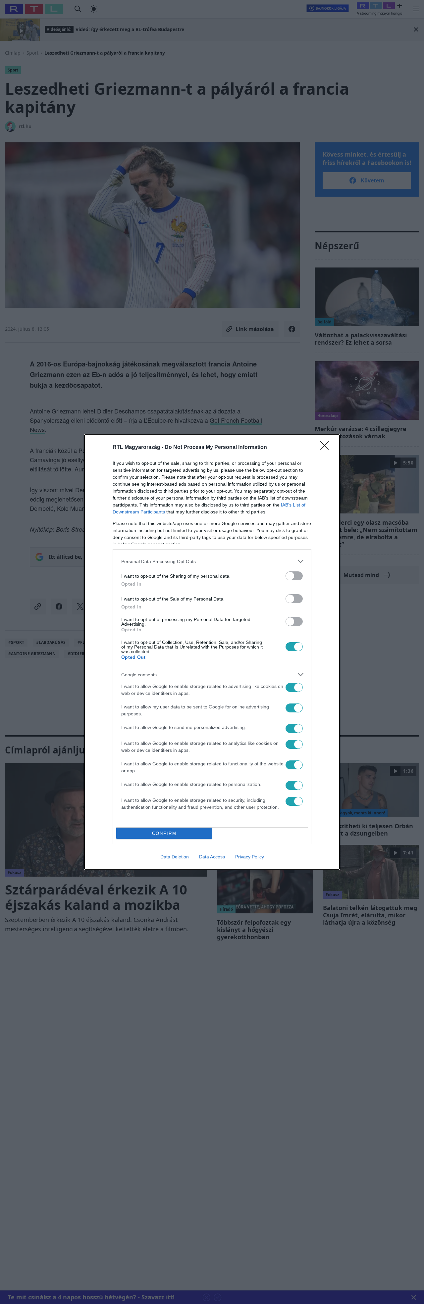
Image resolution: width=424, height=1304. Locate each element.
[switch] (294, 575)
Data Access (212, 856)
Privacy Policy (249, 856)
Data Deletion (174, 856)
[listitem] (212, 561)
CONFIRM (164, 833)
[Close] (326, 447)
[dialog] (212, 652)
